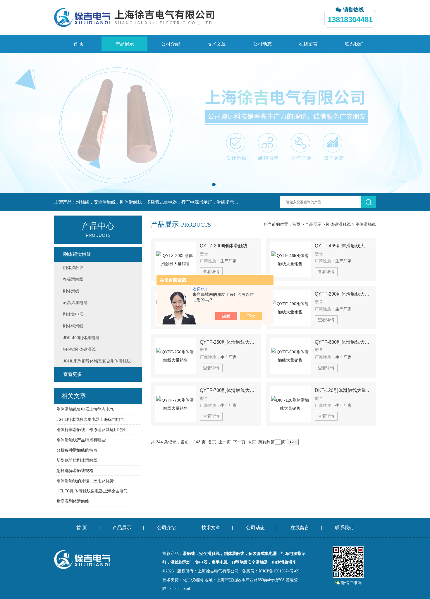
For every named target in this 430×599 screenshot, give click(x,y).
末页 (252, 442)
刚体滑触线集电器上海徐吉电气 (85, 409)
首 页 (78, 43)
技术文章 (216, 43)
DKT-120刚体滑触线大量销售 (343, 390)
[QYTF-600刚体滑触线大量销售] (290, 356)
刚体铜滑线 (73, 326)
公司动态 (262, 43)
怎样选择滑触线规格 (74, 470)
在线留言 (308, 43)
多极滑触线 (73, 279)
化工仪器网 (193, 580)
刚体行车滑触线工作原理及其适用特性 (91, 429)
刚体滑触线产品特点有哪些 (81, 439)
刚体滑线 (71, 291)
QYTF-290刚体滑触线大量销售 (343, 293)
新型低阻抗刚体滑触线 (76, 460)
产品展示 (124, 43)
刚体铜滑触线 (338, 224)
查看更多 (72, 374)
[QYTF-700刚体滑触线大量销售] (175, 404)
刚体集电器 (73, 314)
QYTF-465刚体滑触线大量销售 (343, 245)
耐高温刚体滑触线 (72, 501)
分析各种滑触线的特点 (76, 450)
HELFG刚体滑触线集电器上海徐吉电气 (92, 491)
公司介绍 (170, 43)
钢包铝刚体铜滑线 (79, 349)
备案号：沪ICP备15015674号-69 (270, 571)
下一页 (239, 442)
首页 (296, 224)
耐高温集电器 (75, 302)
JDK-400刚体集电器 (81, 337)
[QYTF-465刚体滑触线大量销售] (290, 259)
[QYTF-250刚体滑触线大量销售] (175, 356)
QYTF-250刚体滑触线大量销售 (228, 342)
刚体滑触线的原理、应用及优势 (85, 480)
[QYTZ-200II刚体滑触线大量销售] (175, 259)
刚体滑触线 (365, 224)
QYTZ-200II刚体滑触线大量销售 (228, 245)
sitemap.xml (180, 588)
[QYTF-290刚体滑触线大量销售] (290, 308)
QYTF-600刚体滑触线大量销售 (343, 342)
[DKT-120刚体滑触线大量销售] (290, 404)
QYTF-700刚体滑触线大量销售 (228, 390)
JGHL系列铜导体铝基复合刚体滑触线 (97, 361)
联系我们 (354, 43)
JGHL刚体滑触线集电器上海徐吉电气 (90, 419)
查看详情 (211, 271)
